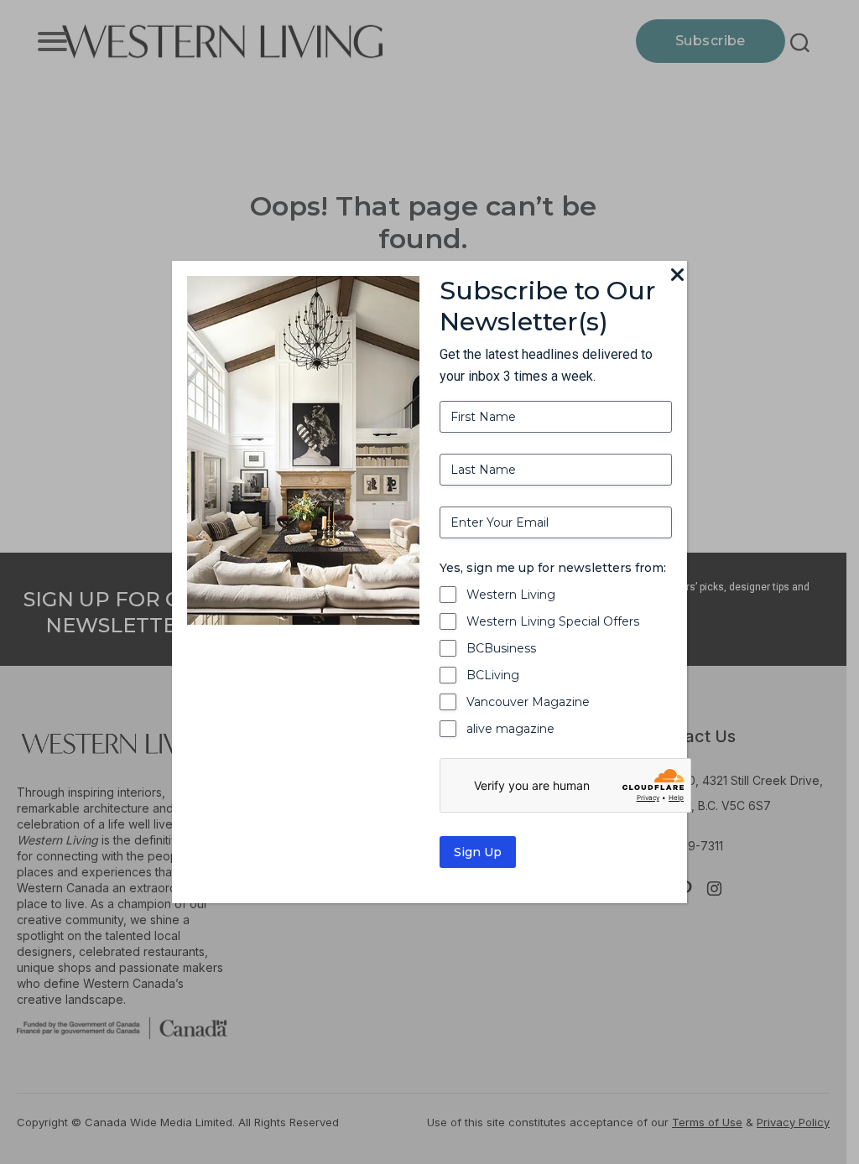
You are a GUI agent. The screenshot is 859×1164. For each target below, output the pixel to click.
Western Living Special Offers (552, 621)
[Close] (677, 276)
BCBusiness (501, 648)
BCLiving (492, 675)
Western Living (510, 594)
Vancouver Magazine (528, 701)
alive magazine (510, 728)
